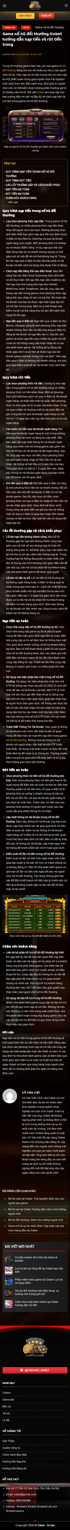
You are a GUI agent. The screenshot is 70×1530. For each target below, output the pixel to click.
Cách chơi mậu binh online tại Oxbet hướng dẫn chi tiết (36, 1303)
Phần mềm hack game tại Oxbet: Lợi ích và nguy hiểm (39, 1281)
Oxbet (40, 92)
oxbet (33, 1506)
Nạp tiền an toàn (17, 189)
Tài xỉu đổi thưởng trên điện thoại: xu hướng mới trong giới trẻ (37, 1292)
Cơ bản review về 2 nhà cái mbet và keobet (36, 1259)
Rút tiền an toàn (17, 193)
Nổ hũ (26, 27)
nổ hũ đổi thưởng (16, 740)
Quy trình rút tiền (18, 180)
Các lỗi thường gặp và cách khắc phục (33, 185)
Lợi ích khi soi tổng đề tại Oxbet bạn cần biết (39, 1270)
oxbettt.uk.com (48, 1506)
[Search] (66, 5)
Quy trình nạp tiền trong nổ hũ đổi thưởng (30, 174)
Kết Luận (13, 202)
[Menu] (4, 6)
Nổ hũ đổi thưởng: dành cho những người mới (35, 1220)
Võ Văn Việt (36, 54)
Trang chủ (9, 27)
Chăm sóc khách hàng (21, 198)
